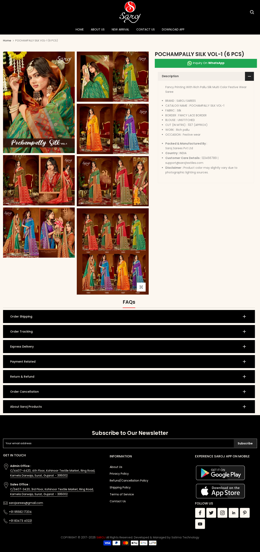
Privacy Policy (119, 474)
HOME (80, 29)
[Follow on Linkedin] (234, 513)
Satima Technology (185, 537)
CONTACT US (145, 29)
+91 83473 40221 (20, 521)
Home (7, 40)
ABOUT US (98, 29)
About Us (116, 467)
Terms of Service (122, 494)
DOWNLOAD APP (173, 29)
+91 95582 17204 (20, 512)
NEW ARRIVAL (120, 29)
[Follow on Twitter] (211, 513)
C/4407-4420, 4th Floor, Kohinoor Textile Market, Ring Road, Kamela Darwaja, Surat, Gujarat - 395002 (52, 473)
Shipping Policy (120, 487)
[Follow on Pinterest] (245, 513)
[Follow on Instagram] (222, 513)
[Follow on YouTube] (200, 524)
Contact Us (118, 501)
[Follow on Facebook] (200, 513)
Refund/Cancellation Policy (129, 481)
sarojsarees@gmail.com (26, 503)
